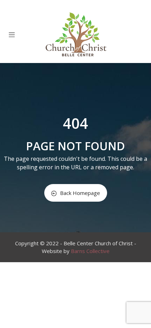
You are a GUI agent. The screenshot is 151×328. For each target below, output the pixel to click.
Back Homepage (80, 192)
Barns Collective (90, 250)
